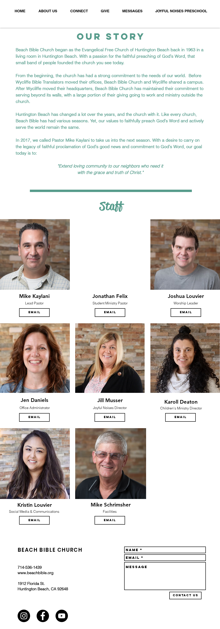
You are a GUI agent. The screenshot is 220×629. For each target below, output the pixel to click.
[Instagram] (24, 616)
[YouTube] (61, 616)
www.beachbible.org (35, 572)
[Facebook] (43, 616)
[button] (44, 11)
